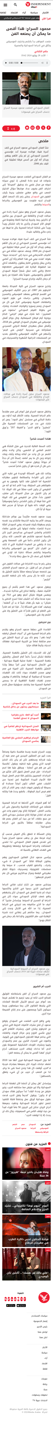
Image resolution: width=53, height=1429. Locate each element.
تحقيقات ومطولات (39, 1395)
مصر (23, 1124)
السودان (35, 196)
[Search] (15, 5)
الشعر (14, 1124)
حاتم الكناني (41, 51)
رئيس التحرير (42, 1326)
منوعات (44, 1378)
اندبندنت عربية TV (40, 1400)
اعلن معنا (43, 1337)
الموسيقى (44, 1128)
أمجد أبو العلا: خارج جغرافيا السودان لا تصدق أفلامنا (25, 716)
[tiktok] (9, 1299)
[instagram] (18, 1299)
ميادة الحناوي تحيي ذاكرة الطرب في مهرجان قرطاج (28, 1241)
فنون (29, 1144)
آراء (24, 13)
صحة (45, 1389)
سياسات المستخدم (39, 1316)
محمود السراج (20, 1128)
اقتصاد (14, 13)
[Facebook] (25, 1299)
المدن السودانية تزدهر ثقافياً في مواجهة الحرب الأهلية (21, 728)
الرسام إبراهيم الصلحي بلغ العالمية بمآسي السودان (20, 739)
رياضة (45, 1384)
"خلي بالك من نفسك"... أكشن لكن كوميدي (27, 1274)
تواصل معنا (42, 1332)
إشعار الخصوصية (40, 1321)
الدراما (33, 1128)
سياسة (34, 13)
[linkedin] (12, 1299)
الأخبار (45, 13)
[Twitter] (21, 1299)
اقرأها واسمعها (41, 1132)
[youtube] (15, 1299)
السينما (45, 204)
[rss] (6, 1299)
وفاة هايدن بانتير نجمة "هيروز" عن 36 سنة (26, 1173)
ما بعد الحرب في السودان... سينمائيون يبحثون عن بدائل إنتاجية (21, 705)
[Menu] (5, 5)
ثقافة (45, 1369)
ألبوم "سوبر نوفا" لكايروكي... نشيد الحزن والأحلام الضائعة (26, 1207)
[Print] (27, 128)
